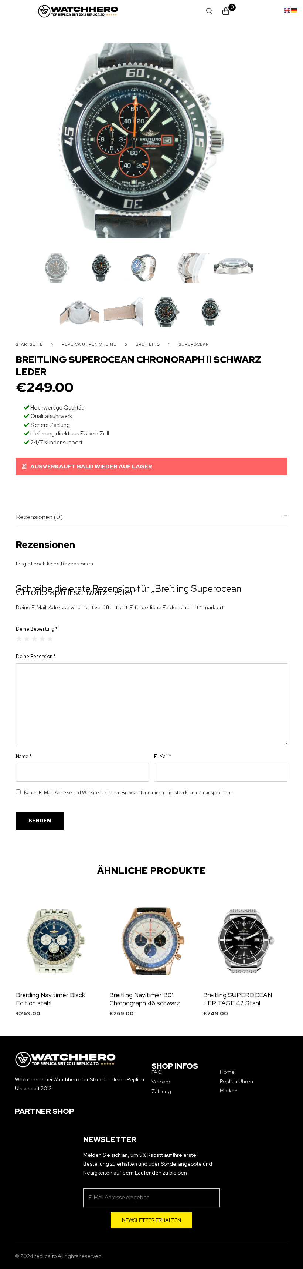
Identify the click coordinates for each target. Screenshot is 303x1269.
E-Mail (162, 756)
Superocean (194, 344)
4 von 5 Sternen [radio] (42, 638)
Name (23, 756)
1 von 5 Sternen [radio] (19, 638)
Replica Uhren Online (89, 344)
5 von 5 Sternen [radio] (50, 638)
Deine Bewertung (36, 629)
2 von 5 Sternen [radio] (27, 638)
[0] (225, 11)
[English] (287, 10)
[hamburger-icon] (42, 11)
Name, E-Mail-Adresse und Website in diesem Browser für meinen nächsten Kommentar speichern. (128, 792)
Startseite (29, 344)
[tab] (151, 517)
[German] (294, 10)
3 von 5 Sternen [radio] (34, 638)
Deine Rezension (35, 656)
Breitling (148, 344)
